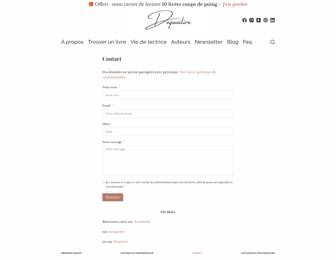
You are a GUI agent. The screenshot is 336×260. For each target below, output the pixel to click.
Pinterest (120, 242)
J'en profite (235, 4)
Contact (197, 253)
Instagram (116, 232)
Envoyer (113, 197)
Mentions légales (71, 253)
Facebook (142, 222)
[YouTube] (258, 20)
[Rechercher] (272, 42)
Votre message (112, 142)
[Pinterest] (265, 20)
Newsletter (209, 42)
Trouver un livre (107, 42)
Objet (106, 124)
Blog (233, 42)
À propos (72, 42)
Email (106, 105)
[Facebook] (244, 20)
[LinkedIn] (272, 20)
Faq (247, 42)
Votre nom (109, 87)
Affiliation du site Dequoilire (258, 253)
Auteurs (180, 42)
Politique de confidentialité (137, 253)
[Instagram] (251, 20)
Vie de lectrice (149, 42)
